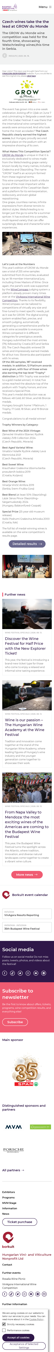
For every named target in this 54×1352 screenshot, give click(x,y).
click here (31, 76)
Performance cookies (18, 1330)
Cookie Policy (36, 1319)
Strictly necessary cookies (20, 1324)
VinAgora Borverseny (14, 73)
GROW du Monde (13, 155)
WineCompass (19, 289)
